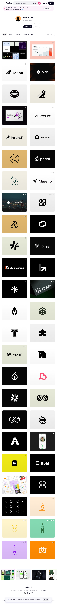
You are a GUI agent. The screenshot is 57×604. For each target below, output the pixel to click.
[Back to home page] (9, 3)
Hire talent (20, 590)
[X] (25, 592)
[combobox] (22, 3)
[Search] (39, 3)
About (40, 590)
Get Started (47, 8)
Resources (52, 600)
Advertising (32, 590)
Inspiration (26, 590)
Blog (37, 590)
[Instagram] (29, 592)
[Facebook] (27, 592)
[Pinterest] (32, 592)
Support (45, 590)
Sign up (45, 3)
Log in (51, 3)
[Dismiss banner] (50, 598)
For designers (13, 590)
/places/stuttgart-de (28, 20)
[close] (52, 8)
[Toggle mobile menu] (3, 3)
